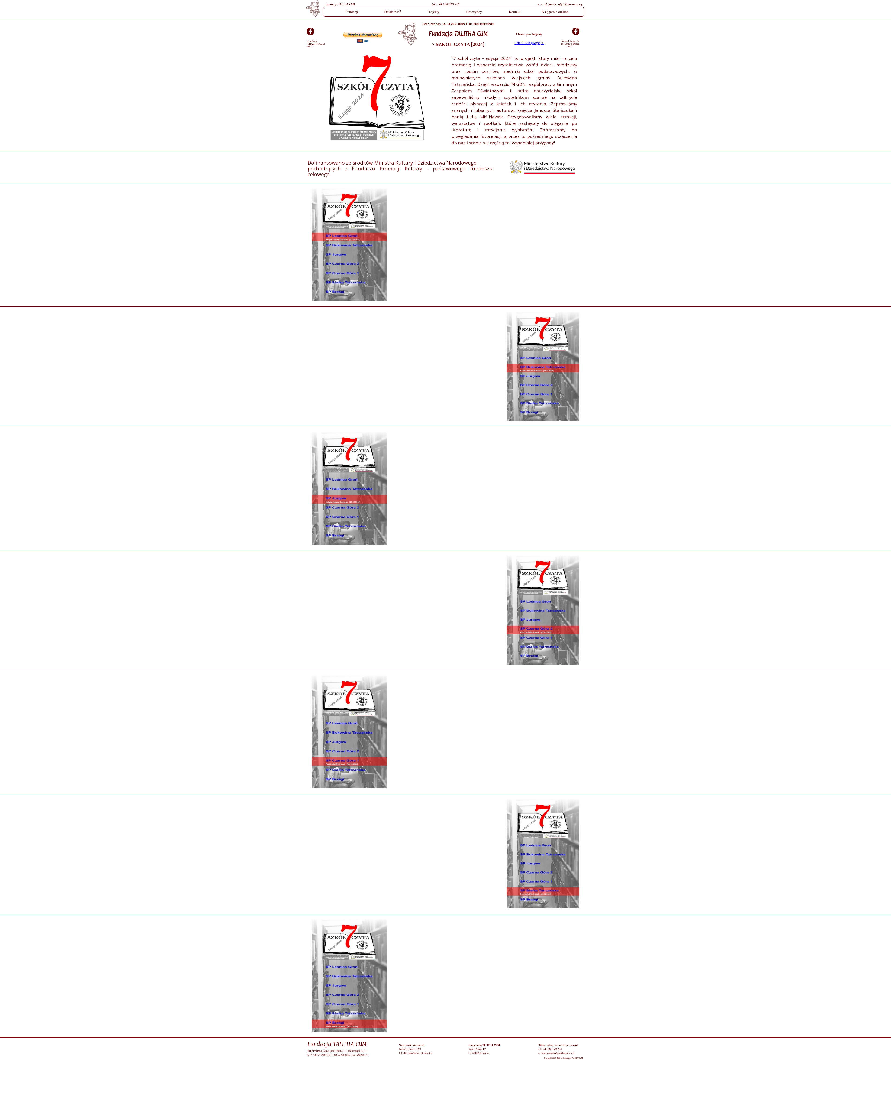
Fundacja (352, 12)
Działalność (392, 12)
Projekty (433, 12)
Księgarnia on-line (555, 12)
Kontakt (514, 12)
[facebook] (310, 31)
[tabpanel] (453, 3)
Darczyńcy (474, 12)
